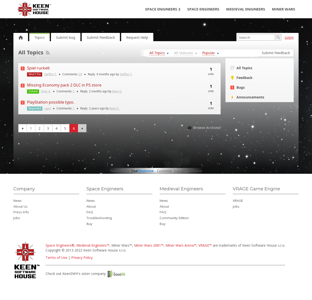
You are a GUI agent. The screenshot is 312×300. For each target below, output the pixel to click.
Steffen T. (50, 74)
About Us (20, 206)
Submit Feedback (101, 37)
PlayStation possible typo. (50, 102)
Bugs (240, 87)
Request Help (137, 37)
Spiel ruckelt (38, 68)
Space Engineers (203, 9)
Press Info (21, 212)
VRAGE (238, 200)
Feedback (244, 77)
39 (80, 74)
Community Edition (174, 218)
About (91, 206)
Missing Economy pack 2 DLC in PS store (64, 85)
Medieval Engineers (245, 9)
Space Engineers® (60, 245)
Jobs (16, 218)
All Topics (244, 68)
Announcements (250, 97)
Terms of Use (56, 257)
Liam (47, 108)
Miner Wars (283, 9)
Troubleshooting (99, 218)
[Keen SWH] (27, 278)
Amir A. (46, 91)
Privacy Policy (82, 257)
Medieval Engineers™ (92, 245)
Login (289, 37)
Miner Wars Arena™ (181, 245)
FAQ (90, 212)
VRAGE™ (205, 245)
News (17, 200)
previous (22, 128)
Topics (39, 37)
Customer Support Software (179, 171)
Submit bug (65, 37)
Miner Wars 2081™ (149, 245)
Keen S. (117, 91)
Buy (89, 224)
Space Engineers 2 (162, 9)
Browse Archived (206, 127)
